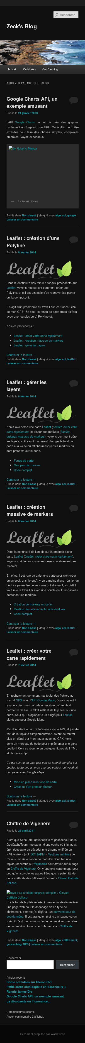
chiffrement (69, 940)
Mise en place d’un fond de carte (35, 782)
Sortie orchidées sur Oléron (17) (29, 982)
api (64, 215)
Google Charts (25, 122)
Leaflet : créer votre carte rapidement (38, 335)
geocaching (14, 944)
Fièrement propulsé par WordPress (42, 1034)
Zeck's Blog (22, 26)
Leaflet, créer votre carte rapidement (48, 556)
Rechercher (14, 958)
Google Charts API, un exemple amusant (32, 102)
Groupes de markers (27, 465)
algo (58, 215)
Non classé (29, 215)
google (71, 215)
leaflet (71, 359)
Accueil (12, 69)
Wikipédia (40, 864)
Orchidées (29, 69)
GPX (19, 700)
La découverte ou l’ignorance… (29, 1001)
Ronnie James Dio (19, 991)
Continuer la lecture (21, 355)
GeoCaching (50, 69)
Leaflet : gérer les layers (30, 345)
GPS (26, 944)
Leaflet (11, 287)
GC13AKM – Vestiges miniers (50, 854)
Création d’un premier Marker (33, 786)
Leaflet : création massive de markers (38, 340)
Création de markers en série (33, 604)
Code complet (23, 470)
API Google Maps (43, 700)
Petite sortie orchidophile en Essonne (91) (36, 986)
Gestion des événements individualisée (39, 609)
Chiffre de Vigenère (29, 823)
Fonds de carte (24, 460)
